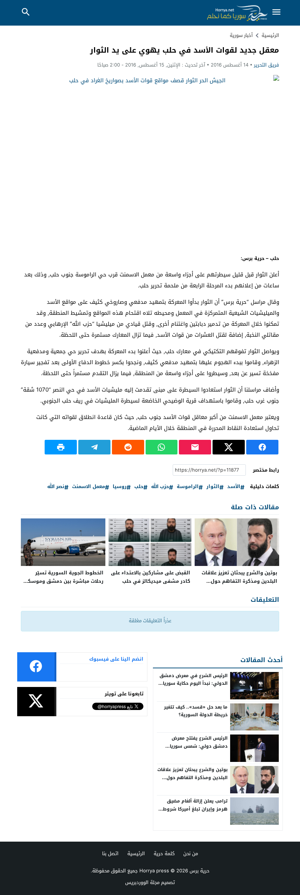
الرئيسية (136, 853)
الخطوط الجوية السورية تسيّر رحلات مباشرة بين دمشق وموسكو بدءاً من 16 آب (64, 581)
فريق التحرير (266, 64)
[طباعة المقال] (60, 447)
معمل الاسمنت (88, 487)
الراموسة (188, 487)
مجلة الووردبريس (142, 882)
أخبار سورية (241, 35)
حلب (138, 487)
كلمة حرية (164, 853)
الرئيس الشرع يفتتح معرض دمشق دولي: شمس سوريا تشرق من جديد (199, 746)
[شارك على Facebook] (262, 447)
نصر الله (55, 487)
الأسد (233, 487)
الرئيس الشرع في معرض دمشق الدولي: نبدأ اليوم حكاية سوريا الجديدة (194, 683)
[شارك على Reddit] (128, 447)
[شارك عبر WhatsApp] (161, 447)
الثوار (213, 487)
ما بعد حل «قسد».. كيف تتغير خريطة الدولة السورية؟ (196, 711)
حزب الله (160, 487)
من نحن (190, 853)
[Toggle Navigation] (276, 13)
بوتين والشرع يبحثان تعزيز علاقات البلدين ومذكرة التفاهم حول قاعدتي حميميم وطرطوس (239, 581)
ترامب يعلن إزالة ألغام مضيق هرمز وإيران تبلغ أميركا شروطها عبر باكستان (192, 809)
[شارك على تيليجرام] (94, 447)
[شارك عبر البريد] (195, 447)
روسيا (120, 487)
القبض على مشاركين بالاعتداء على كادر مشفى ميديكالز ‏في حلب (150, 577)
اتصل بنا (110, 853)
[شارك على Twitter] (228, 447)
